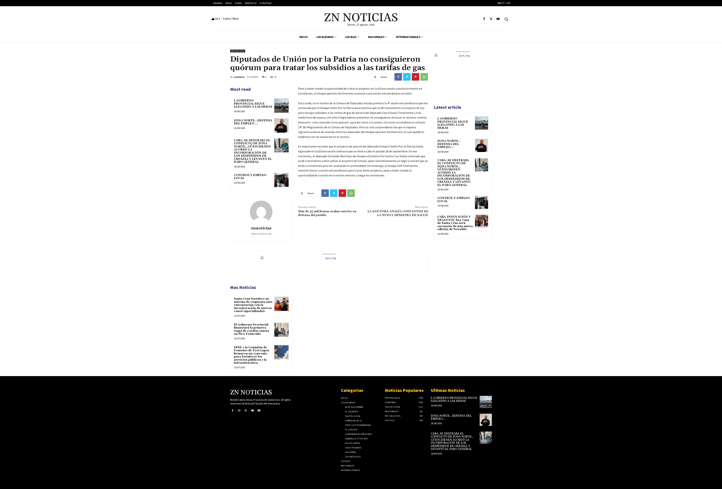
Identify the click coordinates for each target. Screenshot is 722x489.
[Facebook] (484, 19)
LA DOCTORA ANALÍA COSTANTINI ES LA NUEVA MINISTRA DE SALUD (398, 213)
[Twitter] (491, 19)
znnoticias (239, 77)
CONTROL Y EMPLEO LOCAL (250, 176)
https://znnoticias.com (261, 233)
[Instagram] (239, 410)
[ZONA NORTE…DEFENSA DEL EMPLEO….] (281, 125)
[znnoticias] (261, 212)
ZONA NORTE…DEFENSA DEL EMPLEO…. (253, 122)
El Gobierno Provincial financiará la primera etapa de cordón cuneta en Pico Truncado (251, 329)
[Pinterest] (415, 77)
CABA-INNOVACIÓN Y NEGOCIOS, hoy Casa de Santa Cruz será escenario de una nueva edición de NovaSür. (455, 223)
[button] (506, 18)
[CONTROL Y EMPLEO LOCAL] (281, 180)
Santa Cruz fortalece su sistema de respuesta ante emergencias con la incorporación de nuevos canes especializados (253, 305)
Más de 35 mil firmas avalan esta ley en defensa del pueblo (327, 213)
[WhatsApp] (424, 77)
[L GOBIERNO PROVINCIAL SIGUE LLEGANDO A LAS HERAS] (281, 105)
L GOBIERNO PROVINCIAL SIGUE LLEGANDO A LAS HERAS (253, 104)
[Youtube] (498, 19)
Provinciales (237, 51)
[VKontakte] (252, 410)
